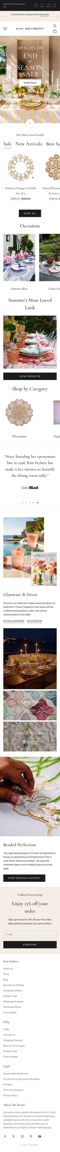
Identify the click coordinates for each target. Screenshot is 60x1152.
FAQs (6, 1029)
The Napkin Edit (30, 741)
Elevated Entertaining (30, 663)
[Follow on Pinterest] (31, 1136)
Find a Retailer (10, 1056)
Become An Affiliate (13, 985)
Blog (5, 979)
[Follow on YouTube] (39, 1136)
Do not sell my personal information (21, 1079)
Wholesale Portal (12, 1007)
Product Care (10, 1051)
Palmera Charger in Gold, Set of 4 (20, 191)
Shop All (30, 213)
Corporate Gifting (12, 990)
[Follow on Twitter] (13, 1136)
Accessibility (9, 1012)
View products (30, 376)
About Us (8, 968)
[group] (30, 79)
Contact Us (9, 1034)
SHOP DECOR (34, 621)
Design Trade (10, 996)
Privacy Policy (10, 1095)
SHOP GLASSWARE (13, 621)
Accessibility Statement (15, 1073)
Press (6, 974)
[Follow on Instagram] (22, 1136)
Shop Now (30, 710)
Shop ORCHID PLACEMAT (24, 878)
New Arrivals (29, 144)
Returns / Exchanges (14, 1045)
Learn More (43, 14)
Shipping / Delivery (13, 1040)
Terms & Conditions (13, 1090)
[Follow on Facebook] (5, 1136)
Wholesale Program (13, 1001)
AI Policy (7, 1084)
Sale (7, 144)
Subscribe (30, 944)
